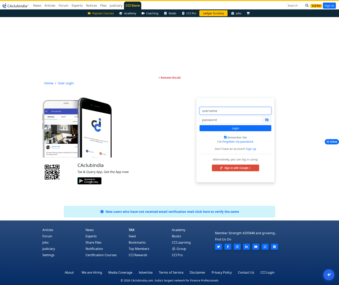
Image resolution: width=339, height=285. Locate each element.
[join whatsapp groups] (265, 247)
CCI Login (267, 272)
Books (172, 13)
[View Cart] (249, 13)
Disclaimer (197, 272)
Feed (132, 236)
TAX (132, 230)
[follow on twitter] (218, 247)
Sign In (329, 5)
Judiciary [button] (116, 5)
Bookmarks (137, 242)
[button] (306, 5)
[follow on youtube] (255, 247)
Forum (47, 236)
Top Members (139, 249)
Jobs (238, 13)
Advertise (146, 272)
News (90, 230)
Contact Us (246, 272)
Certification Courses (101, 255)
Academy (130, 13)
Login (235, 128)
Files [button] (103, 5)
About (69, 272)
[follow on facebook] (227, 247)
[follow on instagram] (237, 247)
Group (181, 249)
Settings (48, 255)
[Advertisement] (169, 46)
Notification (94, 249)
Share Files (93, 242)
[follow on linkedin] (246, 247)
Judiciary (48, 249)
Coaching (152, 13)
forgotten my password (237, 141)
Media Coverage (120, 272)
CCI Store (133, 5)
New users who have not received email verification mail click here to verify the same (171, 211)
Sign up (250, 149)
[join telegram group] (274, 247)
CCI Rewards (138, 255)
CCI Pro (191, 13)
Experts (91, 236)
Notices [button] (91, 5)
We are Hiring (92, 272)
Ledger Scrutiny (213, 13)
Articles (47, 230)
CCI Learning (181, 242)
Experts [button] (77, 5)
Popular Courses (103, 13)
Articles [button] (50, 5)
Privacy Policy (222, 272)
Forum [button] (63, 5)
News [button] (37, 5)
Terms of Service (171, 272)
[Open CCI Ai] (328, 274)
